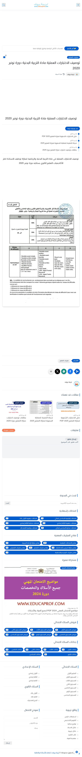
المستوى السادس (70, 695)
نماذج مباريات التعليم (38, 548)
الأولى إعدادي (33, 673)
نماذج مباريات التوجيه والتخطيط (41, 552)
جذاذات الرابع (60, 654)
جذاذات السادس (23, 654)
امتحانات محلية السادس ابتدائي (59, 528)
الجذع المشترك (32, 700)
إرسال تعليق (71, 439)
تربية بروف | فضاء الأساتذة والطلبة (46, 753)
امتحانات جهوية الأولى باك (21, 518)
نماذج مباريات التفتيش (15, 548)
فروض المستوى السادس (17, 634)
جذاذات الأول (69, 649)
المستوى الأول (71, 677)
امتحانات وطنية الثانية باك (21, 528)
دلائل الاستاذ (72, 727)
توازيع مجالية (72, 724)
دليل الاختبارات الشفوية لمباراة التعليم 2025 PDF (59, 136)
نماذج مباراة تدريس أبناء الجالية (64, 548)
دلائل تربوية (72, 731)
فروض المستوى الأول (66, 630)
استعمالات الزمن (71, 717)
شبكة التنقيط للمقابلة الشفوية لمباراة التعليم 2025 (59, 143)
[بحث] (3, 5)
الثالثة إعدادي (33, 677)
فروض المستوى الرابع (41, 634)
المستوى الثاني (71, 684)
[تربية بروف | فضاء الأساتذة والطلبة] (41, 5)
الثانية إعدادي (33, 680)
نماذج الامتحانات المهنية (60, 543)
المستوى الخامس (70, 688)
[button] (70, 371)
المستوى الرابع (72, 691)
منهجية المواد (72, 738)
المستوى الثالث (71, 680)
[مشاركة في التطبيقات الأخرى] (51, 371)
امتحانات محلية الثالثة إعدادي (22, 523)
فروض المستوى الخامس (65, 634)
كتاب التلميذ (72, 735)
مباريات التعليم (73, 57)
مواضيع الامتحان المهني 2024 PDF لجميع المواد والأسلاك (53, 610)
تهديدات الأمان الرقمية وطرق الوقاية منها (48, 48)
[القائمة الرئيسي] (78, 5)
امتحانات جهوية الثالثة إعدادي (59, 523)
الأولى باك (34, 693)
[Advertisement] (41, 29)
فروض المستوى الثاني (16, 630)
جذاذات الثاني (33, 649)
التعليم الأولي (72, 673)
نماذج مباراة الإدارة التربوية (22, 543)
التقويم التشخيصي (70, 720)
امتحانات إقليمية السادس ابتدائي (58, 518)
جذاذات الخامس (14, 649)
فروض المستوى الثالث (41, 630)
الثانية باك (34, 697)
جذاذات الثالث (51, 649)
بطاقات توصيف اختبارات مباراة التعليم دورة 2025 (59, 150)
